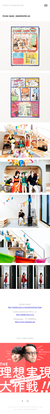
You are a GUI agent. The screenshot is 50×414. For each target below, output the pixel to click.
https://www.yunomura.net (25, 322)
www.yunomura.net (13, 5)
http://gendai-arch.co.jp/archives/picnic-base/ (25, 307)
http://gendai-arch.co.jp (25, 315)
